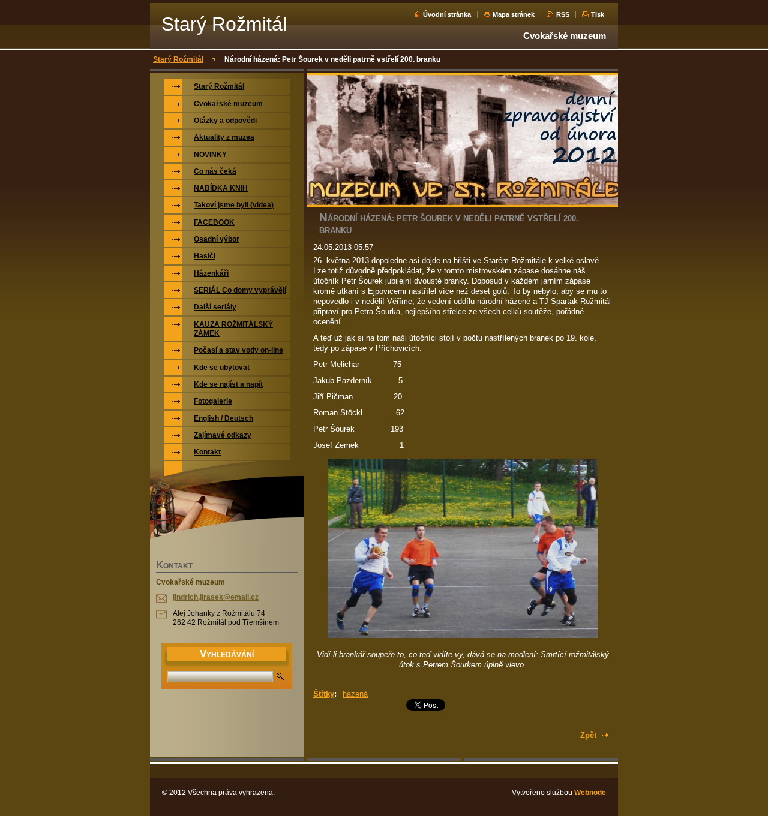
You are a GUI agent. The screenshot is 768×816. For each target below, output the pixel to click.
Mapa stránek (514, 14)
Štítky (323, 693)
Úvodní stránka (447, 14)
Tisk (597, 14)
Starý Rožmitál (178, 59)
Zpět (588, 735)
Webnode (590, 792)
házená (355, 693)
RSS (562, 14)
